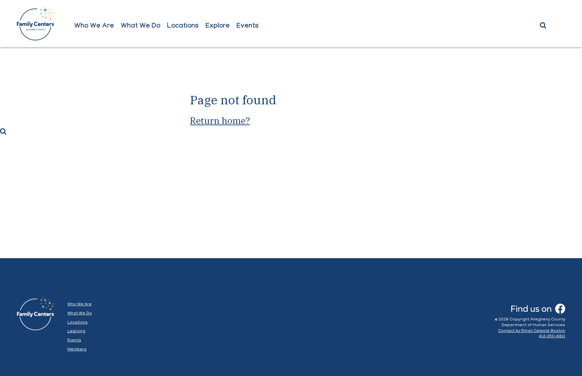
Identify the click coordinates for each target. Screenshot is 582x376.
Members (77, 349)
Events (247, 27)
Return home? (220, 120)
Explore (217, 27)
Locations (183, 27)
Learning (76, 331)
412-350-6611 (552, 336)
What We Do (140, 27)
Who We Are (94, 27)
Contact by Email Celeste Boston (531, 331)
